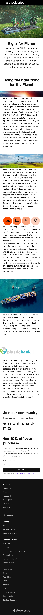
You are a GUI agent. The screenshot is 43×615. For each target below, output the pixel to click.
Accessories (8, 507)
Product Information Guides (14, 551)
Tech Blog (7, 577)
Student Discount (10, 600)
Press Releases (9, 592)
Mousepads (7, 500)
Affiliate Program (9, 529)
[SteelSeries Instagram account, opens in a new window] (18, 423)
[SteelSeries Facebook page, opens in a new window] (9, 423)
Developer (7, 581)
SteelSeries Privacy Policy (25, 473)
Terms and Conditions (11, 559)
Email (9, 461)
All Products (8, 515)
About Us (6, 585)
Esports (6, 526)
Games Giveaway (10, 533)
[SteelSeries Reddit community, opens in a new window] (9, 428)
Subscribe (21, 470)
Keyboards (7, 496)
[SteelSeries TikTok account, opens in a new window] (32, 423)
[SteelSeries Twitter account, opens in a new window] (4, 423)
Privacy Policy (8, 555)
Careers (6, 588)
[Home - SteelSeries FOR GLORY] (15, 2)
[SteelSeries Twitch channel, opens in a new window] (14, 423)
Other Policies (8, 563)
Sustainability (8, 596)
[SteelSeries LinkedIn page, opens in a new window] (4, 428)
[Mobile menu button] (3, 2)
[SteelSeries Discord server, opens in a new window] (23, 424)
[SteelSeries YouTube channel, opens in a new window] (27, 423)
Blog (5, 573)
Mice (5, 492)
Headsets (7, 488)
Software (6, 544)
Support (6, 547)
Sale (4, 511)
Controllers (7, 504)
